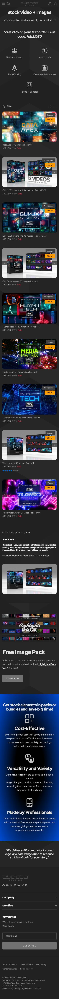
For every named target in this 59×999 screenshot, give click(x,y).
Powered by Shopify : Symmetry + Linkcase (21, 988)
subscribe (12, 678)
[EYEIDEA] (29, 4)
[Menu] (3, 3)
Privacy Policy (26, 964)
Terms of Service (9, 964)
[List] (55, 106)
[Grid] (50, 106)
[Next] (54, 126)
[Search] (10, 3)
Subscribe (29, 946)
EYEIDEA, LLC (20, 977)
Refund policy (26, 969)
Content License (9, 969)
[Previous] (4, 126)
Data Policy (41, 964)
